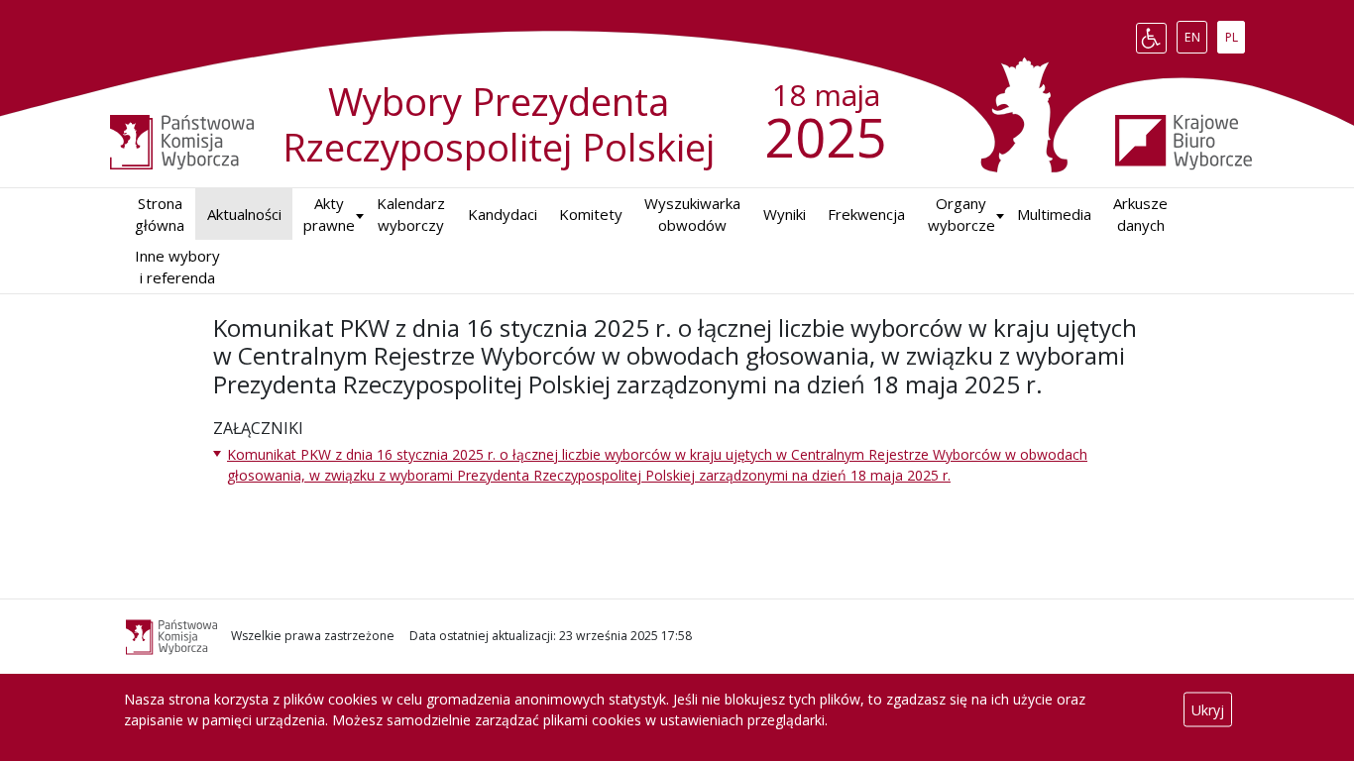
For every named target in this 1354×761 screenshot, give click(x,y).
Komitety (590, 214)
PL (1234, 34)
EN (1195, 34)
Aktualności (244, 214)
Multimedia (1054, 214)
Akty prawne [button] (329, 214)
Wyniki (784, 214)
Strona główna (159, 214)
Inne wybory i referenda (177, 267)
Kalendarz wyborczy (411, 214)
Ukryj (1207, 710)
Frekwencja (866, 214)
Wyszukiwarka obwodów (692, 214)
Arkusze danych (1140, 214)
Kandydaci (502, 214)
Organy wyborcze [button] (961, 214)
